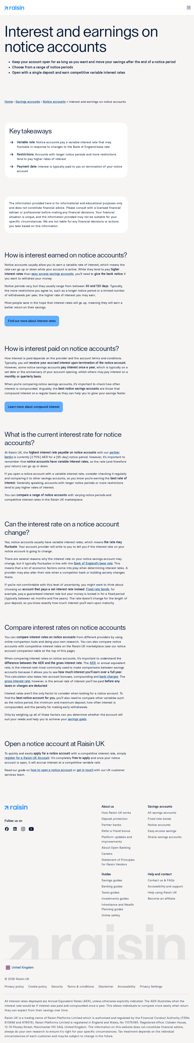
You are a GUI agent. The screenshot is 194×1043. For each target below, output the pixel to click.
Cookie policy (37, 986)
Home (9, 102)
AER (93, 663)
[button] (188, 7)
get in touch (85, 770)
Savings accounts (28, 102)
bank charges (108, 676)
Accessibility (126, 986)
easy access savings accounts (52, 274)
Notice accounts (54, 102)
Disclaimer (106, 986)
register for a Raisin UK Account (27, 758)
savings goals (77, 719)
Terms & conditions (80, 986)
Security (57, 986)
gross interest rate (17, 681)
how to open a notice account (51, 770)
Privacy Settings (151, 986)
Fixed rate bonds (97, 589)
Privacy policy (14, 986)
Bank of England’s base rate (93, 563)
